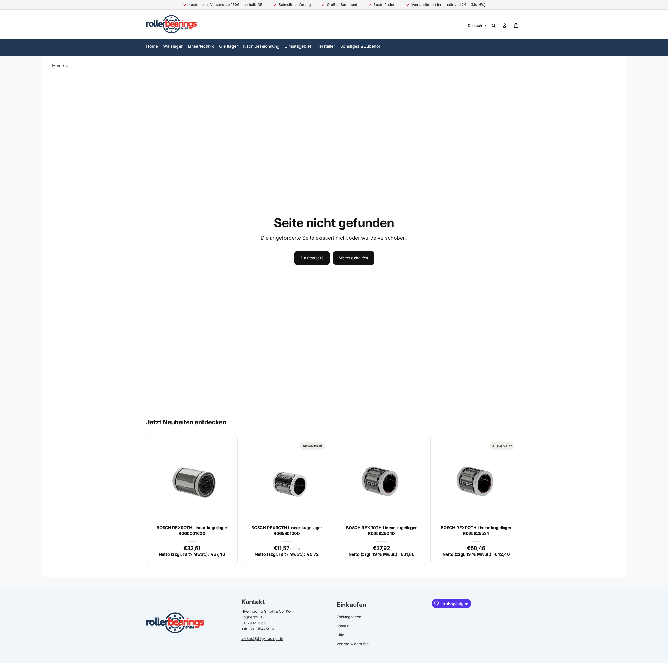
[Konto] (504, 25)
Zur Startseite (312, 258)
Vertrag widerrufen (353, 643)
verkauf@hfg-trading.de (262, 638)
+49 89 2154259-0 (257, 628)
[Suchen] (493, 25)
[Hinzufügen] (224, 512)
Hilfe (340, 634)
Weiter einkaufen (353, 258)
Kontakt (343, 626)
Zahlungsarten (349, 616)
